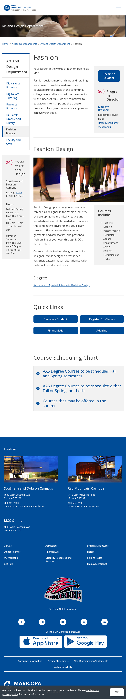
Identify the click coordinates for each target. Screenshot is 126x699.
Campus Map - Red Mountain (83, 506)
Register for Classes (102, 319)
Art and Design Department (22, 26)
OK (117, 692)
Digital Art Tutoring (12, 96)
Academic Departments (24, 43)
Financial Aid (55, 330)
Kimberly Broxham (104, 108)
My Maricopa (11, 557)
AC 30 (19, 192)
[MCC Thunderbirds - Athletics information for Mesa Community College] (63, 590)
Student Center (12, 551)
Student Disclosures (98, 545)
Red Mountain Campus (86, 488)
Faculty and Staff (13, 142)
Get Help (8, 563)
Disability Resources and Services (58, 559)
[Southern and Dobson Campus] (31, 470)
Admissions (51, 545)
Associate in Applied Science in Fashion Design (61, 285)
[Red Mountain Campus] (95, 470)
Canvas (8, 545)
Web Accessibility (63, 667)
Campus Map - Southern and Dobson (24, 506)
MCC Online (13, 520)
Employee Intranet (97, 563)
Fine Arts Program (11, 106)
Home (5, 43)
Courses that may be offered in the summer (74, 403)
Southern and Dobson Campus (28, 488)
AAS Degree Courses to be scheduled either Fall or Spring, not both (82, 388)
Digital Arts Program (13, 85)
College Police (94, 557)
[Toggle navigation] (119, 7)
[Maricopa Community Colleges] (63, 684)
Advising (101, 330)
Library (90, 551)
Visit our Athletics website (63, 609)
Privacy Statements (58, 661)
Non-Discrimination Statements (91, 661)
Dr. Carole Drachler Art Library (13, 119)
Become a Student (109, 76)
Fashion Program (11, 131)
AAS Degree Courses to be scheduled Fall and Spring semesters (79, 373)
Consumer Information (30, 661)
